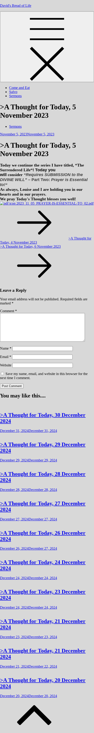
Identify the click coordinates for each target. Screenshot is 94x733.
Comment (8, 311)
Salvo (13, 92)
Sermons (15, 96)
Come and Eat (19, 88)
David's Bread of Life (15, 5)
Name (5, 348)
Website (5, 365)
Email (5, 357)
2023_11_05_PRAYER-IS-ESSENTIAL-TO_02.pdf (55, 203)
